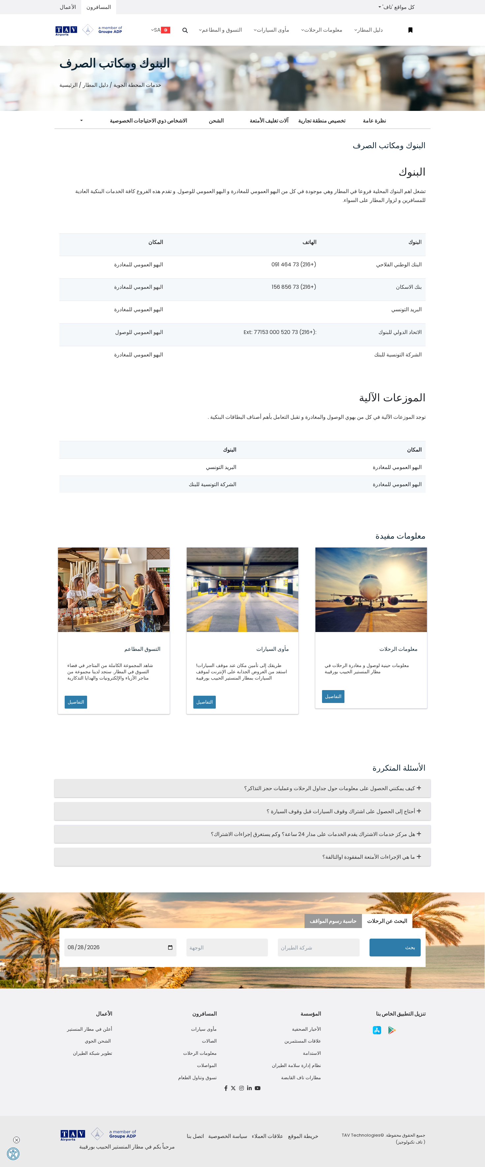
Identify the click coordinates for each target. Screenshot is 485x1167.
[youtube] (257, 1088)
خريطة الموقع (303, 1136)
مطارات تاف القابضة (301, 1077)
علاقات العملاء (267, 1136)
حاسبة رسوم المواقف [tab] (333, 921)
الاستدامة (312, 1053)
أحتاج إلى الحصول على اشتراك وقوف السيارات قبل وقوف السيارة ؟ (341, 811)
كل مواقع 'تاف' (398, 7)
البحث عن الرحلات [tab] (387, 921)
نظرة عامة (374, 120)
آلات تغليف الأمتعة (269, 120)
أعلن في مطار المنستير (89, 1029)
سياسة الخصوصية (227, 1136)
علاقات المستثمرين (302, 1041)
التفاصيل (76, 702)
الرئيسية (68, 85)
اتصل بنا (195, 1136)
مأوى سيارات (204, 1029)
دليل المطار (95, 85)
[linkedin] (249, 1088)
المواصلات (207, 1065)
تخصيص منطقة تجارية (321, 120)
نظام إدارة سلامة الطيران (296, 1065)
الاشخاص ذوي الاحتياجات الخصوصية (148, 120)
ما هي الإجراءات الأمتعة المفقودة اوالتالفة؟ (369, 857)
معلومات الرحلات (200, 1053)
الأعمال (68, 7)
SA (157, 30)
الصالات (209, 1041)
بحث (410, 947)
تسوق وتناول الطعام (197, 1077)
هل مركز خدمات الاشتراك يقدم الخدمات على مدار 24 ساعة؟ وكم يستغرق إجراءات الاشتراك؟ (313, 834)
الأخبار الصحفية (306, 1029)
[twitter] (233, 1088)
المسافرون (98, 7)
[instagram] (241, 1088)
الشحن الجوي (98, 1041)
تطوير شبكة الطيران (92, 1053)
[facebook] (226, 1088)
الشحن (216, 120)
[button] (185, 30)
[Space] (91, 30)
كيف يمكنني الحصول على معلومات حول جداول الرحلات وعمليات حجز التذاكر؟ (330, 788)
